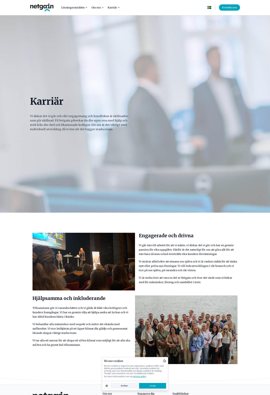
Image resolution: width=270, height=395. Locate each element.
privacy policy (139, 376)
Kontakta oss (229, 7)
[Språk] (209, 7)
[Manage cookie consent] (107, 386)
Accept (153, 386)
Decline (124, 386)
